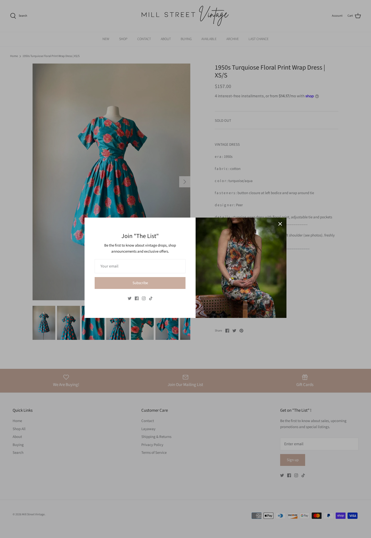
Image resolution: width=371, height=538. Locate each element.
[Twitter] (129, 298)
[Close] (280, 223)
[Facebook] (137, 298)
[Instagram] (144, 298)
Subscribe (140, 283)
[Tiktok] (151, 298)
